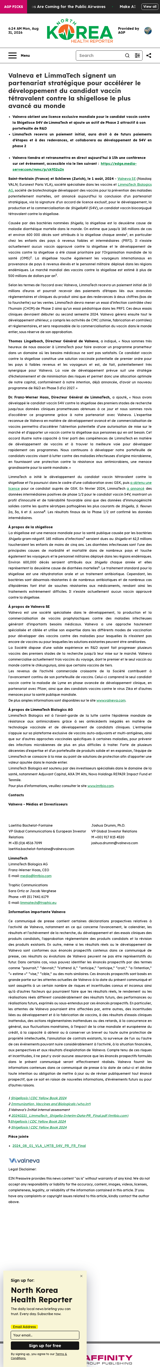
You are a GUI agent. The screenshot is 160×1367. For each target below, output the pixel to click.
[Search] (127, 55)
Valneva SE (127, 179)
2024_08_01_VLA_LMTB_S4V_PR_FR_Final (49, 1146)
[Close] (81, 1276)
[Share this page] (149, 55)
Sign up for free (45, 1345)
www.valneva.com (110, 700)
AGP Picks (13, 7)
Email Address (24, 1327)
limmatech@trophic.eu (38, 903)
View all (149, 6)
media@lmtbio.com (35, 876)
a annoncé (135, 488)
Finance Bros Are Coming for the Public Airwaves (58, 6)
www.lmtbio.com (101, 786)
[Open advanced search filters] (137, 55)
